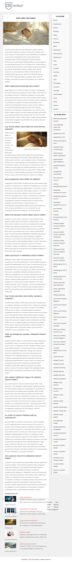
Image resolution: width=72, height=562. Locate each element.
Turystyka (56, 90)
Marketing (56, 42)
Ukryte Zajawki (57, 94)
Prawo (55, 65)
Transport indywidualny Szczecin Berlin (60, 350)
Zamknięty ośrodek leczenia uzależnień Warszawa (59, 251)
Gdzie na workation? (26, 497)
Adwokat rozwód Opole (60, 407)
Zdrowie (55, 109)
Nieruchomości (57, 53)
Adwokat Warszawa (59, 375)
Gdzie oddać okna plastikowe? (28, 509)
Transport (56, 87)
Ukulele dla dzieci (58, 356)
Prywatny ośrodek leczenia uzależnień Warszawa (59, 226)
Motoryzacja (56, 50)
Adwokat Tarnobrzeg (59, 368)
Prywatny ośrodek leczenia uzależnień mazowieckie (59, 234)
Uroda (55, 98)
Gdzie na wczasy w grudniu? (28, 544)
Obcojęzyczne (57, 57)
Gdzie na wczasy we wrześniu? (29, 520)
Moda (55, 46)
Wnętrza (55, 105)
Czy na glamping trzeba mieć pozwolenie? (58, 127)
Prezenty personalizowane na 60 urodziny (60, 217)
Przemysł (56, 68)
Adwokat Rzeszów (58, 371)
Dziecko (55, 28)
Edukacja (56, 31)
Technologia (56, 83)
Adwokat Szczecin (58, 360)
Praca (55, 61)
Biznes (55, 20)
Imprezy (55, 39)
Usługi (55, 102)
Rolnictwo (56, 72)
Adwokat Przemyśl (58, 364)
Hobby (55, 35)
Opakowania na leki (59, 133)
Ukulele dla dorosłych (59, 379)
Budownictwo (57, 24)
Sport (55, 79)
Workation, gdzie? (25, 532)
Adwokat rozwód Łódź (59, 411)
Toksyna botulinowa (59, 295)
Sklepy (55, 76)
